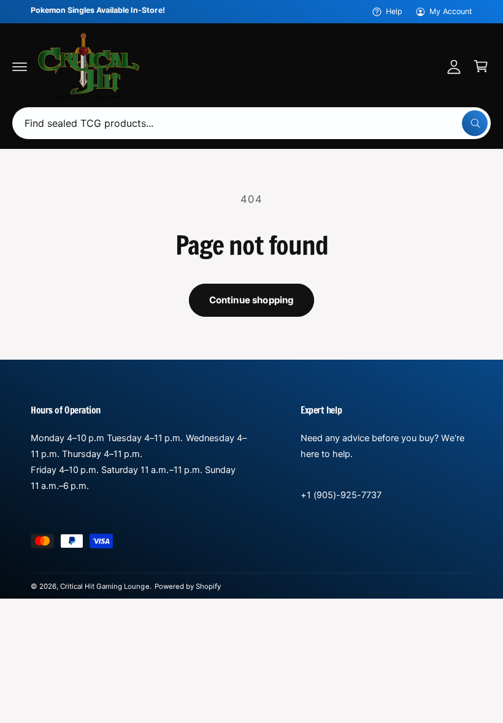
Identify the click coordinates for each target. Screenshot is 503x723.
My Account (450, 11)
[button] (19, 66)
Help (394, 11)
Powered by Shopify (188, 586)
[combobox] (251, 123)
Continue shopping (251, 300)
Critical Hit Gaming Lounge (104, 586)
